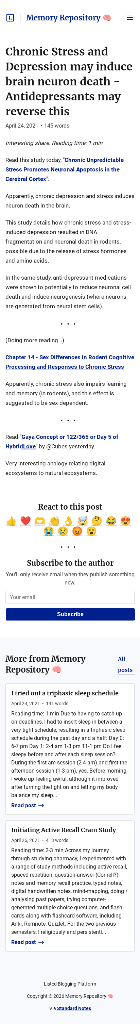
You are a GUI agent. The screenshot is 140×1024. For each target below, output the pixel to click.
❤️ (25, 521)
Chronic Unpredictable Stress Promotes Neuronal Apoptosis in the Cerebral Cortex (64, 169)
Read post (23, 805)
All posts (125, 664)
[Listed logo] (10, 17)
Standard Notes (74, 1008)
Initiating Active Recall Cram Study (63, 830)
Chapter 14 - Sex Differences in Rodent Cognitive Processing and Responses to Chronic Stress (69, 362)
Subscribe (70, 614)
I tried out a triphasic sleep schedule (65, 693)
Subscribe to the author (70, 563)
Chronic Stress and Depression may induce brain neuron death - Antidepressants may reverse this (69, 81)
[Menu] (130, 18)
